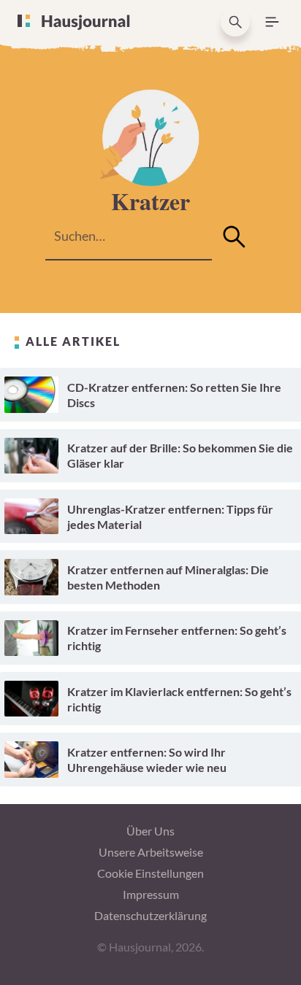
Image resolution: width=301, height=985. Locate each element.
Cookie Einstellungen (150, 873)
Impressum (151, 894)
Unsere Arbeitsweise (151, 852)
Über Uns (150, 831)
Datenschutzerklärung (150, 915)
